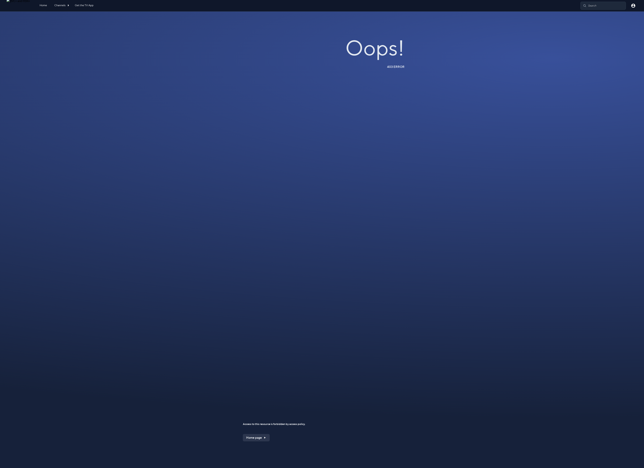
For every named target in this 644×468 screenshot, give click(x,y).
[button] (256, 437)
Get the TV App (84, 5)
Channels (60, 5)
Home (43, 5)
